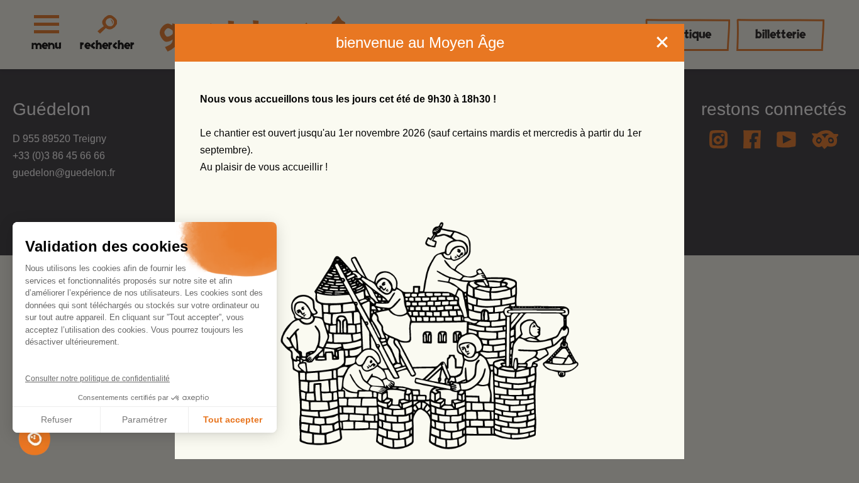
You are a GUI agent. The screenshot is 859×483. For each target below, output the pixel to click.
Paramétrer (144, 419)
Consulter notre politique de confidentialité (97, 378)
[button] (34, 439)
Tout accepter (232, 419)
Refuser (56, 419)
